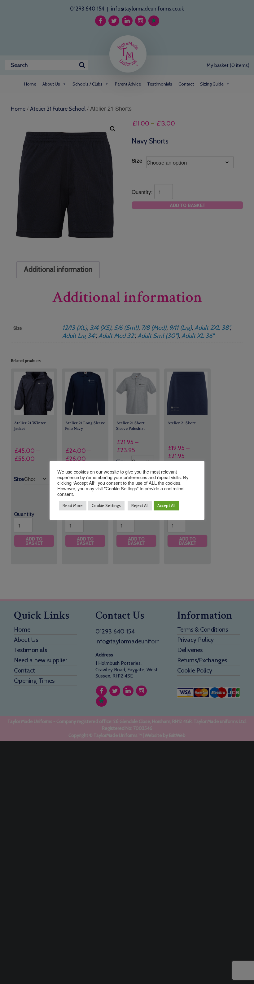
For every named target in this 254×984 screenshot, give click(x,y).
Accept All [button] (166, 505)
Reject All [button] (139, 505)
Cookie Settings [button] (106, 505)
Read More (73, 505)
